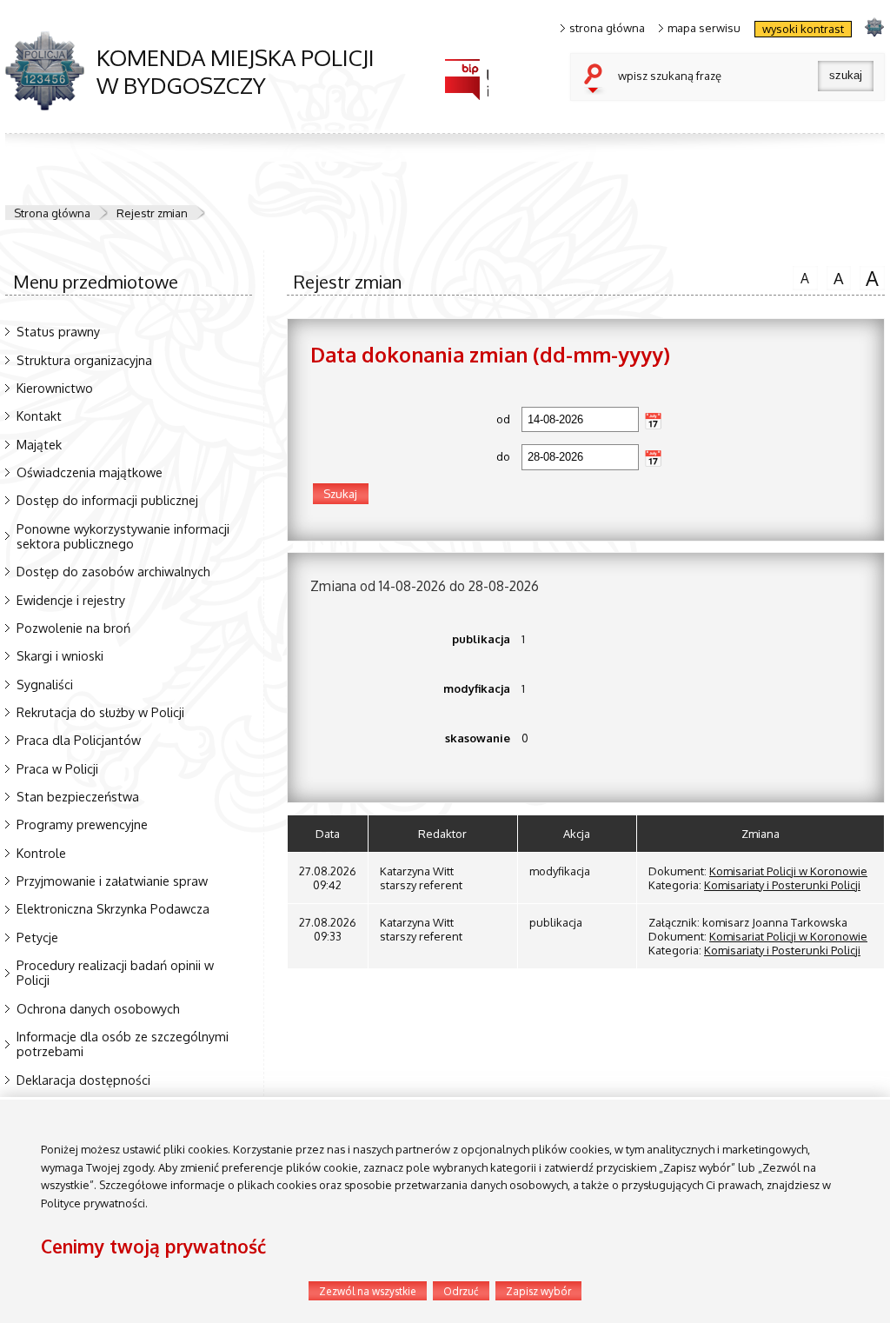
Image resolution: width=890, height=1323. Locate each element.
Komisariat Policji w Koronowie (788, 871)
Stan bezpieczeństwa (78, 796)
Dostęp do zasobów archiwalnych (113, 571)
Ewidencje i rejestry (71, 600)
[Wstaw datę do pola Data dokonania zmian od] (653, 421)
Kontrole (41, 853)
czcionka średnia (835, 276)
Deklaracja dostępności (83, 1079)
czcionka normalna (801, 275)
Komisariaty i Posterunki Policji (782, 885)
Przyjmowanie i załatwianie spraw (112, 880)
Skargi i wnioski (60, 655)
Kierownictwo (55, 388)
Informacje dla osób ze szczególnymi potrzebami (123, 1043)
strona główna (607, 28)
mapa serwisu (704, 28)
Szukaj (597, 80)
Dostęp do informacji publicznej (107, 500)
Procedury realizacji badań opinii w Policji (115, 972)
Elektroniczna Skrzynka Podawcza (113, 908)
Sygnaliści (45, 684)
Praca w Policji (57, 768)
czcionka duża (869, 277)
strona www (874, 26)
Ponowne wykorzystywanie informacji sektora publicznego (123, 536)
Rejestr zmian (152, 213)
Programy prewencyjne (82, 824)
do (410, 456)
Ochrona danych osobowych (98, 1008)
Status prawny (58, 331)
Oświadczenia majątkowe (90, 472)
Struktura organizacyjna (84, 360)
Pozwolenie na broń (73, 627)
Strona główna (52, 213)
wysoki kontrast (803, 29)
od (410, 419)
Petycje (37, 937)
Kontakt (39, 415)
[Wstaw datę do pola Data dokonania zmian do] (653, 458)
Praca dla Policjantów (79, 740)
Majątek (39, 444)
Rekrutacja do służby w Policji (100, 712)
